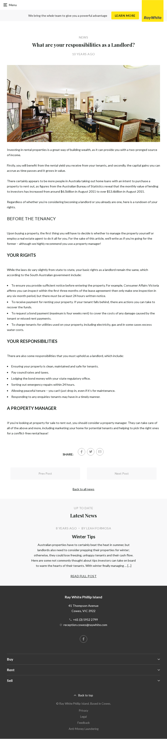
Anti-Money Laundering (84, 729)
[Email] (100, 451)
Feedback (83, 722)
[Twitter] (90, 451)
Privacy (83, 710)
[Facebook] (81, 451)
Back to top (85, 695)
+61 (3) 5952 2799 (85, 619)
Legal (83, 716)
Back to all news (83, 489)
